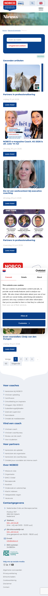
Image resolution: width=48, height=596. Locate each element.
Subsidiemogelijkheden (14, 408)
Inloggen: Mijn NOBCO (14, 405)
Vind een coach (11, 429)
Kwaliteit (8, 485)
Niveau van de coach (13, 436)
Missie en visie (10, 471)
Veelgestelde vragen (13, 495)
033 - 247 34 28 (12, 523)
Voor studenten (11, 440)
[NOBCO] (10, 11)
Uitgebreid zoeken (17, 46)
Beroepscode (10, 481)
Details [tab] (24, 277)
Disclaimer (7, 584)
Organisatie (9, 474)
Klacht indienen (11, 491)
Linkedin (7, 564)
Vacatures (9, 498)
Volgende (15, 364)
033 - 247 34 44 (12, 532)
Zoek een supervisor (13, 412)
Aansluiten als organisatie (15, 453)
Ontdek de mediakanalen (15, 419)
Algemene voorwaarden (12, 570)
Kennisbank (9, 415)
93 (6, 364)
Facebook (9, 564)
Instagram (4, 564)
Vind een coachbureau (14, 433)
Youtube (12, 564)
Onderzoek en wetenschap (15, 488)
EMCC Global (10, 478)
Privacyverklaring (10, 573)
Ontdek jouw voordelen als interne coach (21, 460)
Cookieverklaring (9, 580)
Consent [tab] (8, 277)
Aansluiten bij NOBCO (13, 391)
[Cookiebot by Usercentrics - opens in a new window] (35, 270)
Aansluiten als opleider (14, 450)
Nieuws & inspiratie (14, 30)
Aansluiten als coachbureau (16, 457)
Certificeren (9, 398)
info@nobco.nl (12, 541)
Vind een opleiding (12, 395)
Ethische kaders (9, 577)
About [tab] (39, 277)
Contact (6, 587)
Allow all (24, 316)
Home (4, 30)
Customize (23, 323)
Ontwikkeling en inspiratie (15, 402)
